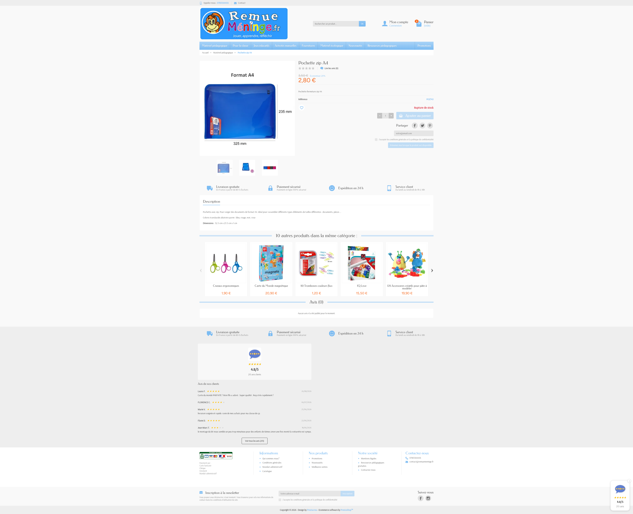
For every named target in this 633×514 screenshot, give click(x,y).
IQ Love (361, 285)
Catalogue (267, 471)
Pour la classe (240, 45)
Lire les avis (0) (331, 68)
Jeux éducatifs (261, 45)
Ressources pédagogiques (382, 45)
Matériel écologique (331, 45)
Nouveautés (355, 45)
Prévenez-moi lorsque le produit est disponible (411, 145)
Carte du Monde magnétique (271, 285)
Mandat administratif (272, 466)
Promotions (424, 45)
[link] (415, 125)
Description (211, 201)
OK (362, 23)
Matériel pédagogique (214, 45)
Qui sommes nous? (270, 458)
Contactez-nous (368, 469)
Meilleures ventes (320, 466)
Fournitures (308, 45)
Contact (241, 2)
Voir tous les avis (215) (254, 441)
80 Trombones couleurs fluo (316, 285)
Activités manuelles (285, 45)
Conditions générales (271, 462)
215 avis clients (254, 374)
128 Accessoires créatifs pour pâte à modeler (407, 287)
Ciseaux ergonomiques (226, 285)
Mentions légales (368, 458)
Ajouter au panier (418, 115)
